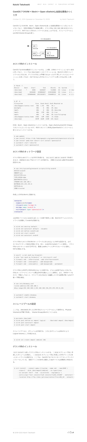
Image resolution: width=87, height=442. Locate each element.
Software (71, 4)
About (39, 4)
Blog (44, 4)
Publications (62, 4)
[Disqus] (43, 403)
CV (56, 4)
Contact (51, 4)
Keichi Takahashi (21, 4)
